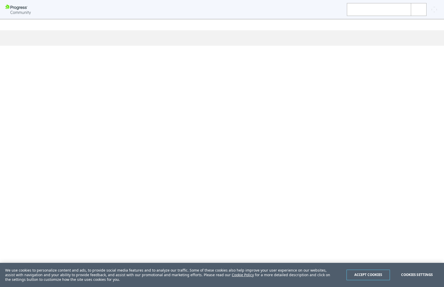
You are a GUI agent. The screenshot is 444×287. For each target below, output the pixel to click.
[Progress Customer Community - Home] (18, 10)
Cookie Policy (243, 274)
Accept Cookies (368, 274)
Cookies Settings (417, 274)
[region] (222, 275)
